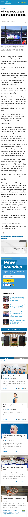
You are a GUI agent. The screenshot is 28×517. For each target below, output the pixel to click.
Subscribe (23, 2)
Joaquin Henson (7, 472)
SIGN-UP (8, 280)
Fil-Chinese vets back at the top (14, 498)
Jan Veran (4, 19)
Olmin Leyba (6, 378)
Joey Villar (6, 440)
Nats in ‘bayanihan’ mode (11, 376)
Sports (4, 8)
